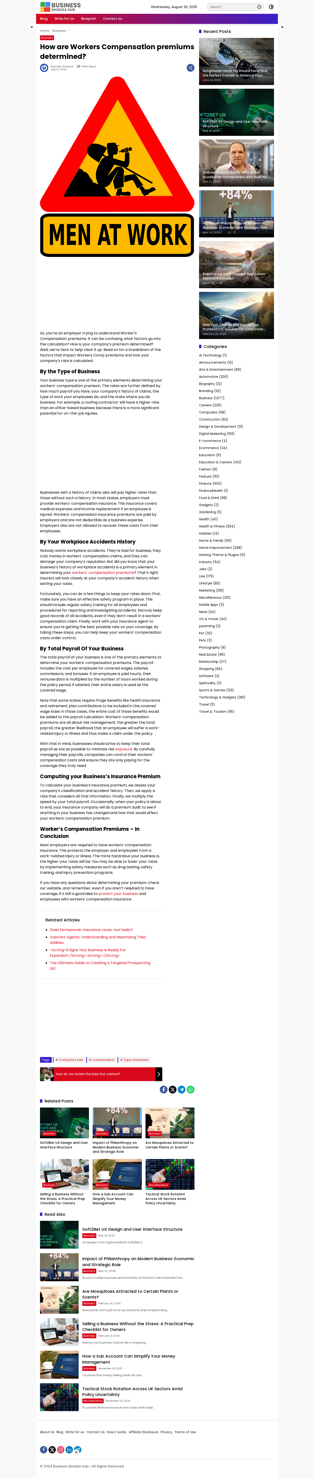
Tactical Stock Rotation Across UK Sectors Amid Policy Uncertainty (166, 1198)
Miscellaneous (158, 1185)
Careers (205, 405)
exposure (123, 749)
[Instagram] (60, 1449)
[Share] (190, 68)
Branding (206, 391)
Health (204, 519)
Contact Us (95, 1432)
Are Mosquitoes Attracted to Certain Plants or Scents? (170, 1145)
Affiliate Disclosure (143, 1432)
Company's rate (71, 1060)
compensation (103, 1060)
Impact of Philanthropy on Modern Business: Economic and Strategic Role (116, 1147)
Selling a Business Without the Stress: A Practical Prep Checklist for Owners (62, 1198)
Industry (205, 562)
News (203, 611)
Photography (209, 647)
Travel (204, 704)
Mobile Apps (208, 604)
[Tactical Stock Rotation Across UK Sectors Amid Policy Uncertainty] (170, 1174)
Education (207, 455)
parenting (207, 626)
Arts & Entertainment (216, 369)
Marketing (207, 590)
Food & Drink (209, 498)
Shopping (206, 668)
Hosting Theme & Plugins (219, 554)
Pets (202, 640)
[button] (259, 7)
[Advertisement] (21, 93)
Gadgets (206, 505)
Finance (205, 483)
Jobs (202, 569)
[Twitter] (173, 1090)
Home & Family (211, 540)
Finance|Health (211, 490)
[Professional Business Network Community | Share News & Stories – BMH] (61, 6)
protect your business (118, 893)
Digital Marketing (212, 433)
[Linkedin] (69, 1449)
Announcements (212, 362)
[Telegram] (182, 1090)
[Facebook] (164, 1090)
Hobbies (205, 533)
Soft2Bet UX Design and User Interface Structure (64, 1145)
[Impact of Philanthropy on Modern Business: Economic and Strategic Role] (117, 1123)
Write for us (75, 1432)
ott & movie (208, 619)
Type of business (136, 1060)
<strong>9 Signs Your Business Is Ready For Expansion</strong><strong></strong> (88, 952)
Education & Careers (215, 462)
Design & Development (217, 426)
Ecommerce (209, 448)
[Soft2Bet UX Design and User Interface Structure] (64, 1123)
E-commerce (210, 441)
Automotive (208, 376)
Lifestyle (205, 583)
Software (206, 676)
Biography (207, 384)
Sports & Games (212, 690)
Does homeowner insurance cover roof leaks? (91, 929)
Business (47, 38)
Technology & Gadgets (217, 697)
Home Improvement (215, 547)
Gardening (207, 512)
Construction (209, 419)
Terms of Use (185, 1432)
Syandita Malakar (62, 66)
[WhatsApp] (190, 1090)
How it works (116, 1432)
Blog (60, 1432)
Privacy (166, 1432)
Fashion (205, 469)
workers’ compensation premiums (103, 572)
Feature (205, 476)
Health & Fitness (212, 526)
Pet (201, 633)
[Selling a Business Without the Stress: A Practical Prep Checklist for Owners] (64, 1174)
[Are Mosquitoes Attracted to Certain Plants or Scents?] (170, 1123)
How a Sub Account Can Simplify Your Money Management (113, 1198)
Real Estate (208, 654)
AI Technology (210, 355)
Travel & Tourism (212, 711)
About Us (47, 1432)
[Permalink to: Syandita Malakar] (45, 68)
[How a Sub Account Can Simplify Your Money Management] (117, 1174)
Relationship (208, 661)
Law (202, 576)
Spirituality (207, 683)
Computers (208, 412)
